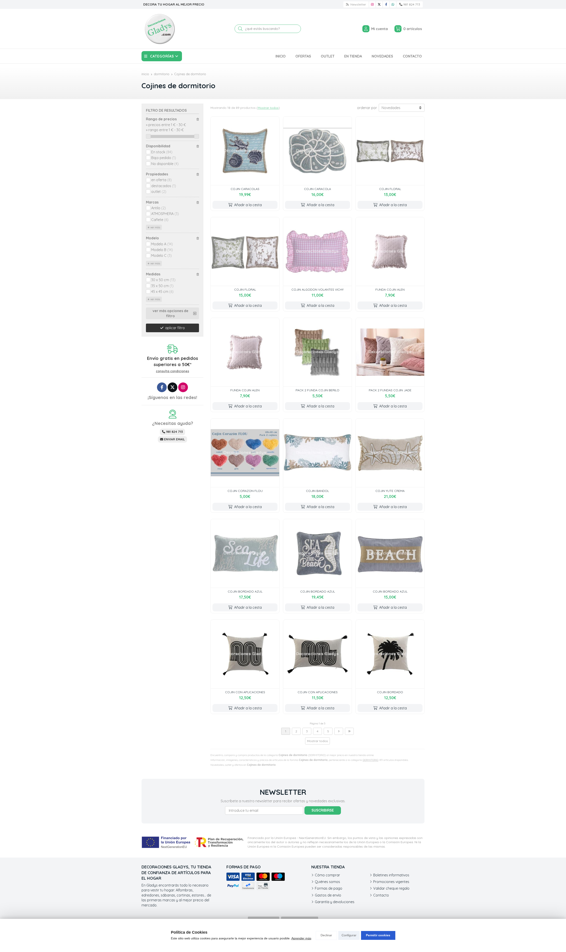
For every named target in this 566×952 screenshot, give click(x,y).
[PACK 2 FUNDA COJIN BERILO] (317, 352)
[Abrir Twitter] (379, 4)
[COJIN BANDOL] (317, 452)
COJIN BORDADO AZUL (245, 591)
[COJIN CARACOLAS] (245, 151)
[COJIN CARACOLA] (317, 151)
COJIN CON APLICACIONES (245, 692)
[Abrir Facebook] (386, 4)
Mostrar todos (268, 108)
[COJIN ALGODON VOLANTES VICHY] (317, 251)
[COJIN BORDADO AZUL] (245, 553)
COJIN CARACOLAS (245, 189)
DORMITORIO (370, 760)
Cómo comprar (327, 875)
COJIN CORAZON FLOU (245, 491)
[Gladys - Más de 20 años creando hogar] (159, 28)
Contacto (381, 895)
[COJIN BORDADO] (390, 654)
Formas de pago (328, 888)
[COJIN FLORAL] (390, 151)
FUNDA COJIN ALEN (390, 290)
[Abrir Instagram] (372, 4)
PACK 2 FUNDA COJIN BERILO (317, 390)
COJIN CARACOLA (317, 189)
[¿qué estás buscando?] (268, 28)
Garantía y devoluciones (334, 902)
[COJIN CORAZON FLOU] (245, 452)
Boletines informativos (391, 875)
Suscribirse (323, 810)
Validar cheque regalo (391, 888)
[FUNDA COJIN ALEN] (390, 251)
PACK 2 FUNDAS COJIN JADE (390, 390)
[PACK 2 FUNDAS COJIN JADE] (390, 352)
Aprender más (301, 938)
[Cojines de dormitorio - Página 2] (338, 731)
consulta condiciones (172, 371)
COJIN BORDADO (390, 692)
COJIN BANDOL (317, 491)
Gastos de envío (328, 895)
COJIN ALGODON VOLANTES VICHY (317, 290)
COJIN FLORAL (390, 189)
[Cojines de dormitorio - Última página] (349, 731)
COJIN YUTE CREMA (390, 491)
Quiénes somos (327, 881)
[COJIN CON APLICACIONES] (245, 654)
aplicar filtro (175, 328)
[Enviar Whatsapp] (393, 4)
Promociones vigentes (391, 881)
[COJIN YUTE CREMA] (390, 452)
